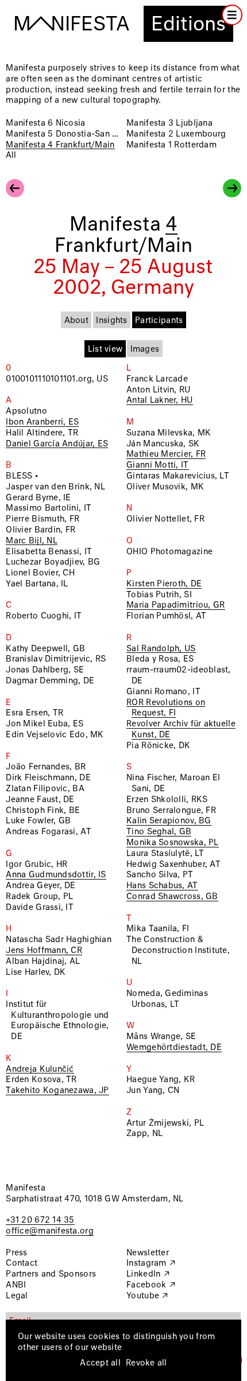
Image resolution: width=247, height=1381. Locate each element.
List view (105, 349)
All (11, 155)
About (76, 321)
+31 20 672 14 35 (40, 1220)
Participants (159, 321)
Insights (111, 321)
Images (145, 349)
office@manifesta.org (49, 1231)
